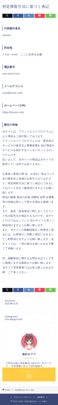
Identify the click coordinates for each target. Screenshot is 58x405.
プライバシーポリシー (23, 397)
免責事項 (40, 397)
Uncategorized (13, 319)
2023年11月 (11, 303)
